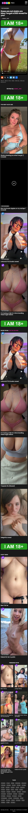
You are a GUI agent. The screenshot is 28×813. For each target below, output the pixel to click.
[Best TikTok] (14, 580)
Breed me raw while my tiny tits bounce (7, 715)
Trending (2, 265)
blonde (18, 783)
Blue (3, 81)
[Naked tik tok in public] (14, 631)
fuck (8, 789)
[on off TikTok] (21, 730)
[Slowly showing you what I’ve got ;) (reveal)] (14, 130)
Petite (3, 796)
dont (8, 787)
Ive (10, 81)
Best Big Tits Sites (5, 809)
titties (3, 802)
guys (9, 791)
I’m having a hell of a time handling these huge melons (12, 314)
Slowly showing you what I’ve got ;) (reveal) (12, 156)
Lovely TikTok (18, 688)
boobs (24, 783)
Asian (3, 783)
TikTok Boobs (5, 153)
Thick (8, 800)
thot (13, 800)
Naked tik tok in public (8, 657)
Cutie (24, 785)
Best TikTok (4, 605)
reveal (18, 81)
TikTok (18, 800)
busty (9, 785)
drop (13, 787)
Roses (23, 81)
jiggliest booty (4, 743)
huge (19, 791)
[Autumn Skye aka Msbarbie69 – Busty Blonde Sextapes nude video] (7, 757)
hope (14, 791)
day (3, 787)
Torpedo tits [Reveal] (8, 486)
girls (22, 789)
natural (10, 794)
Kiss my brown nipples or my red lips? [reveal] (13, 209)
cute (19, 785)
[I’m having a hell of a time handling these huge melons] (14, 287)
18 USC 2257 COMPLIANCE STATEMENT (18, 809)
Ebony (23, 787)
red (14, 81)
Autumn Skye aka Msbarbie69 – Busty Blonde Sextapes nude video (7, 771)
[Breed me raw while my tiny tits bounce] (7, 702)
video (13, 802)
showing (17, 798)
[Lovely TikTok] (21, 676)
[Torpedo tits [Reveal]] (14, 460)
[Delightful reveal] (14, 512)
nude (16, 794)
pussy (9, 796)
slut (22, 798)
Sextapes (4, 798)
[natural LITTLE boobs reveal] (14, 236)
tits (23, 800)
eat (18, 787)
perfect (21, 794)
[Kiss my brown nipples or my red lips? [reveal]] (14, 183)
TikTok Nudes (5, 603)
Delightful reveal (6, 537)
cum (14, 785)
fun (13, 789)
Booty (3, 785)
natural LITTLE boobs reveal (10, 262)
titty (8, 802)
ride (20, 796)
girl (17, 789)
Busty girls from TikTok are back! (21, 715)
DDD (7, 81)
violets (4, 82)
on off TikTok (18, 743)
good (3, 791)
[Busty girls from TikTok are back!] (21, 702)
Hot (2, 213)
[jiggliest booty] (7, 730)
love (24, 791)
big (13, 783)
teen (3, 800)
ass (9, 783)
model (4, 794)
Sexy (11, 798)
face (3, 789)
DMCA (14, 811)
